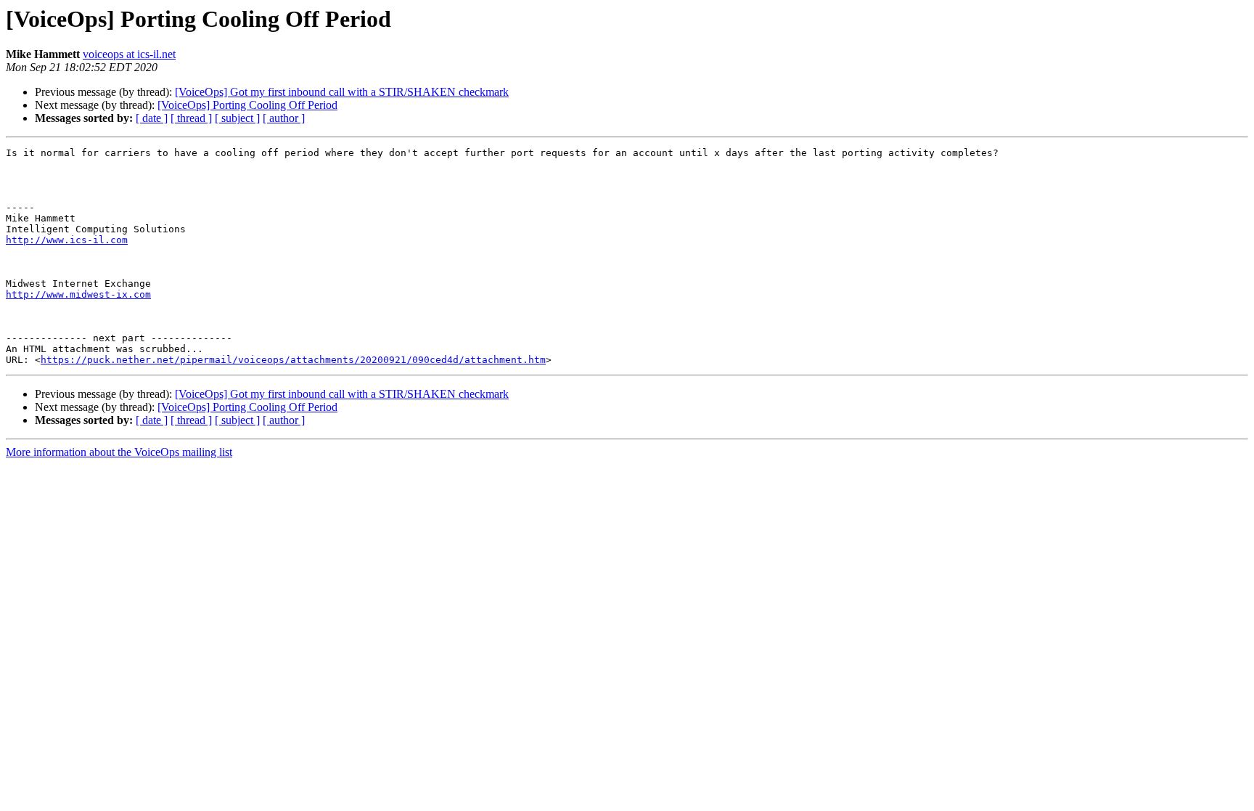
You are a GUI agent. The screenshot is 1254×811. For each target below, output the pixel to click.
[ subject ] (237, 118)
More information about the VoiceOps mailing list (119, 452)
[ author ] (284, 118)
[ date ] (152, 118)
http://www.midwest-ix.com (78, 294)
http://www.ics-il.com (67, 240)
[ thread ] (191, 118)
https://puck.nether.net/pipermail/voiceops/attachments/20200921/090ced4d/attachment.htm (293, 359)
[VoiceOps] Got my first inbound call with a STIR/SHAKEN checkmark (342, 92)
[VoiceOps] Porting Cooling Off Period (247, 105)
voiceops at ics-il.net (129, 54)
